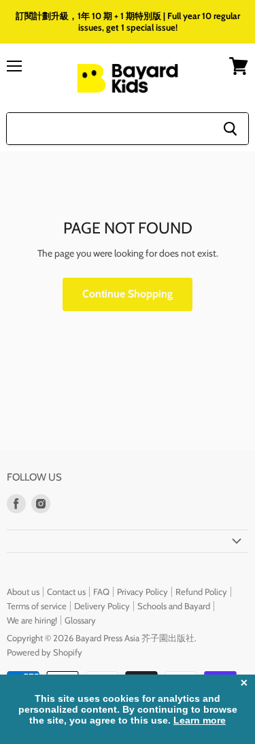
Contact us (66, 591)
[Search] (230, 128)
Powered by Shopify (44, 652)
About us (23, 591)
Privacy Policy (142, 591)
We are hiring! (32, 620)
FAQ (101, 591)
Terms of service (37, 605)
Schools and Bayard (173, 605)
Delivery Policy (102, 605)
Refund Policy (201, 591)
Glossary (80, 620)
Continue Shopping (127, 293)
